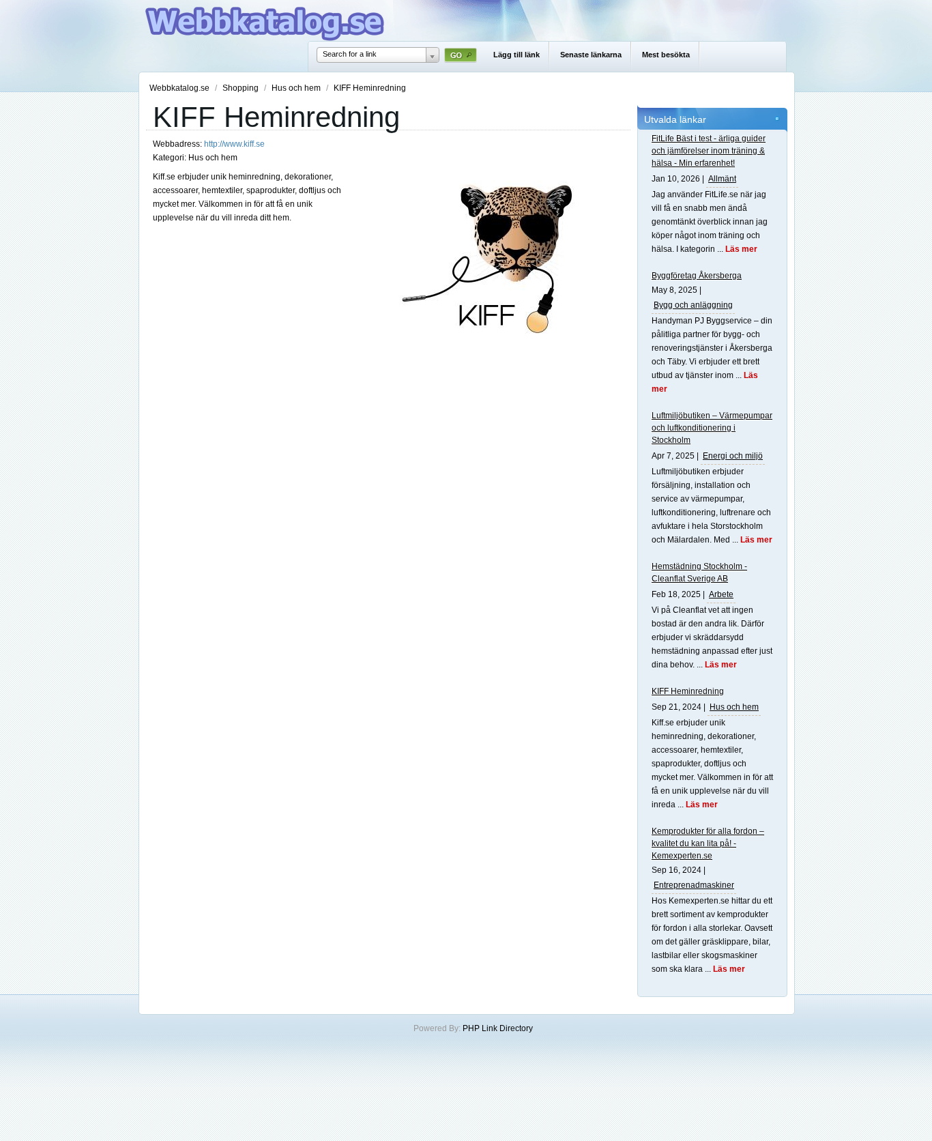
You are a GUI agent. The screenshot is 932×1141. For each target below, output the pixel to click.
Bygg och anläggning (693, 305)
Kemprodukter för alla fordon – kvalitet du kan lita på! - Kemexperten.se (708, 843)
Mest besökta (666, 54)
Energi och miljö (733, 456)
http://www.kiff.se (234, 144)
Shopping (241, 88)
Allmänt (722, 179)
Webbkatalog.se (180, 88)
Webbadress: (178, 144)
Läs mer (741, 249)
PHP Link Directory (498, 1028)
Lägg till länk (516, 54)
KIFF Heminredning (688, 691)
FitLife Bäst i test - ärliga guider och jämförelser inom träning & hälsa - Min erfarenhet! (709, 151)
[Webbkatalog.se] (264, 38)
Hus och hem (297, 88)
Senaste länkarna (591, 54)
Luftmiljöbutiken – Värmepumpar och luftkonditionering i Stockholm (712, 428)
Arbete (721, 594)
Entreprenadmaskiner (694, 885)
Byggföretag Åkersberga (697, 275)
